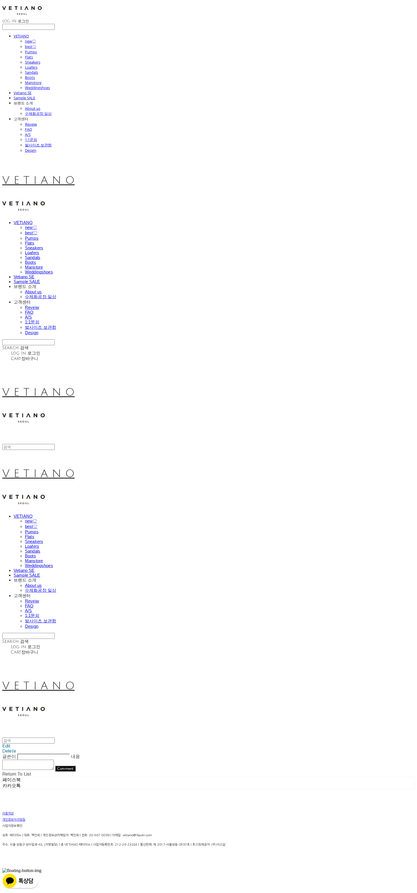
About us (32, 108)
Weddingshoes (37, 87)
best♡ (30, 46)
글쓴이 (9, 756)
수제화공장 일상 (38, 113)
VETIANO (21, 36)
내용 (75, 756)
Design (30, 150)
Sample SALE (24, 97)
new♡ (30, 41)
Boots (30, 77)
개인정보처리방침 (13, 819)
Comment (65, 768)
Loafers (31, 67)
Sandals (31, 72)
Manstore (33, 82)
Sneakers (32, 62)
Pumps (31, 51)
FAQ (28, 129)
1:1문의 (31, 139)
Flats (29, 57)
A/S (28, 134)
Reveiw (31, 124)
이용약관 (8, 813)
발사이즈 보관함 (38, 145)
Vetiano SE (22, 92)
